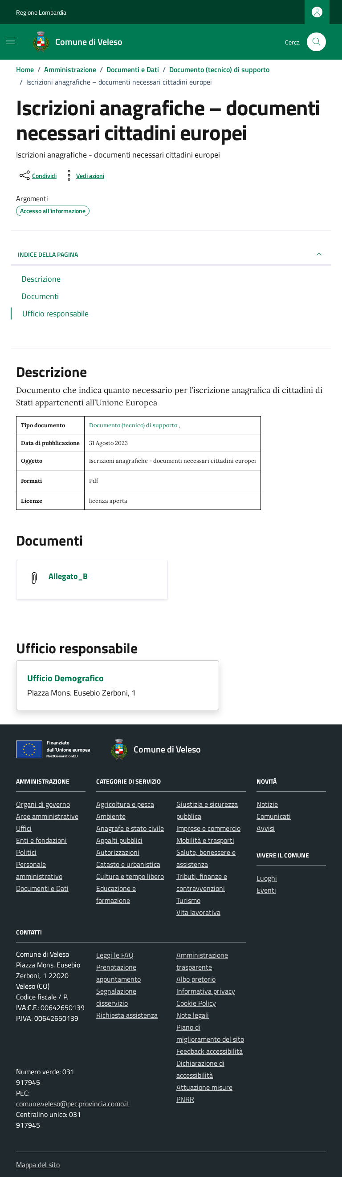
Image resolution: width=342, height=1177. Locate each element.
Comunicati (273, 816)
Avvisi (265, 828)
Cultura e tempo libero (130, 876)
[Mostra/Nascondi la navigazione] (10, 41)
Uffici (24, 828)
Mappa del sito (38, 1164)
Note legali (192, 1015)
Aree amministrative (47, 816)
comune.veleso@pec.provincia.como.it (73, 1103)
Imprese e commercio (208, 828)
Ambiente (111, 816)
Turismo (188, 900)
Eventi (266, 890)
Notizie (267, 804)
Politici (26, 852)
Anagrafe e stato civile (130, 828)
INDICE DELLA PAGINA (48, 254)
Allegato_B (68, 576)
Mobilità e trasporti (205, 840)
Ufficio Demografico (65, 678)
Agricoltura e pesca (125, 804)
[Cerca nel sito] (316, 42)
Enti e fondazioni (41, 840)
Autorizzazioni (117, 852)
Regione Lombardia (41, 12)
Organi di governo (43, 804)
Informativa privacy (205, 991)
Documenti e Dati (42, 888)
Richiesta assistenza (127, 1015)
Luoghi (266, 878)
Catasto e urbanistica (128, 864)
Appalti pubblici (119, 840)
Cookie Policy (196, 1003)
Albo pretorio (196, 979)
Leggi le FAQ (115, 955)
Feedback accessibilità (209, 1051)
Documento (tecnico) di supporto (134, 425)
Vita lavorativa (198, 912)
